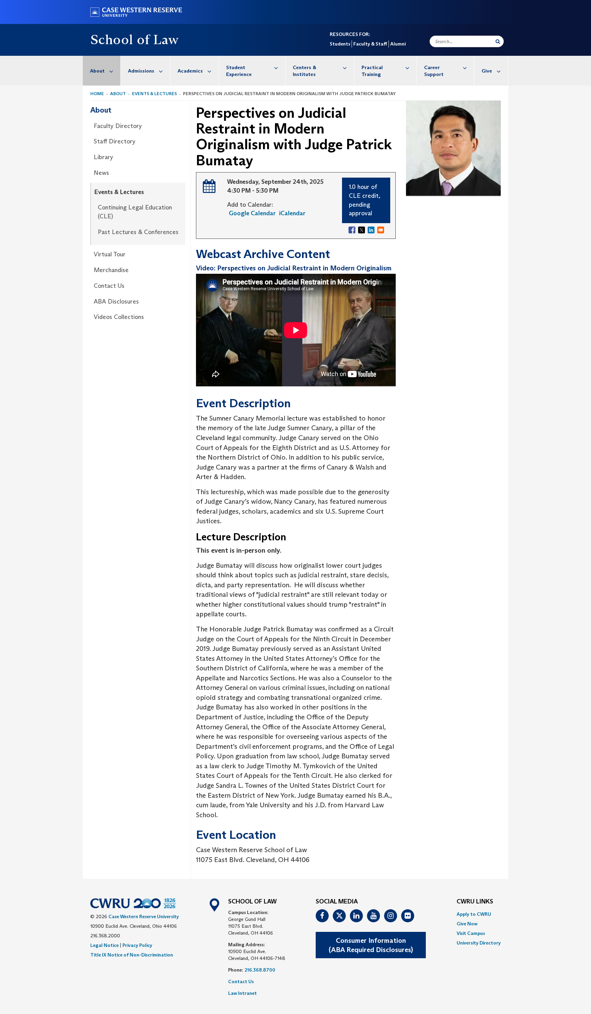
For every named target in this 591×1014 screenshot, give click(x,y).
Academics (190, 70)
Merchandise (111, 270)
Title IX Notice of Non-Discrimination (131, 955)
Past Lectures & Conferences (138, 232)
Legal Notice (104, 945)
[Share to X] (361, 230)
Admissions (141, 70)
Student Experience (239, 70)
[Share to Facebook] (352, 230)
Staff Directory (114, 141)
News (101, 173)
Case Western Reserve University (143, 916)
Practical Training (372, 70)
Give (487, 70)
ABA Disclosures (116, 301)
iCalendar (292, 213)
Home (97, 93)
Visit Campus (471, 933)
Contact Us (109, 286)
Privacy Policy (137, 945)
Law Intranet (242, 993)
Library (103, 157)
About (97, 70)
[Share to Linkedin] (371, 230)
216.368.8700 (260, 970)
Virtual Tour (110, 254)
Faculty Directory (118, 126)
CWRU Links (475, 901)
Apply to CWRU (474, 914)
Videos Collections (119, 317)
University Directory (479, 943)
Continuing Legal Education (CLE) (135, 212)
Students (340, 44)
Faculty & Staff (370, 44)
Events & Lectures (154, 93)
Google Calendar (252, 213)
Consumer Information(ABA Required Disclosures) (371, 945)
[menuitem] (102, 71)
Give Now (467, 924)
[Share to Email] (380, 230)
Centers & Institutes (304, 70)
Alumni (398, 44)
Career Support (434, 70)
